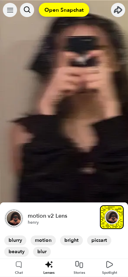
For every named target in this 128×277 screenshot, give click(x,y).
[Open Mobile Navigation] (10, 10)
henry (33, 222)
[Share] (118, 10)
